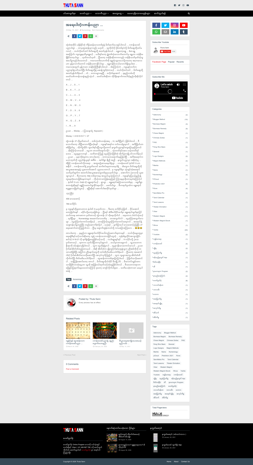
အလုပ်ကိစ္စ (170, 308)
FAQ (170, 142)
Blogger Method (170, 119)
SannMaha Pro (170, 193)
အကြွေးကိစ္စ (170, 299)
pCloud (170, 179)
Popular (171, 62)
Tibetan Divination (170, 207)
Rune (170, 188)
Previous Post (70, 355)
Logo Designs (170, 156)
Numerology (86, 30)
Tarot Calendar (170, 198)
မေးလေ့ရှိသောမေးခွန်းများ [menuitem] (138, 13)
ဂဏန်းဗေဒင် (170, 244)
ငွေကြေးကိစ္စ (170, 253)
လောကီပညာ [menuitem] (101, 13)
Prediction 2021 (170, 184)
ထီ (170, 267)
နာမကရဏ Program (170, 271)
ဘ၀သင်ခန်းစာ (170, 285)
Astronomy (170, 115)
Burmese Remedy (170, 129)
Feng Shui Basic (170, 147)
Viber (170, 211)
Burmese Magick (170, 124)
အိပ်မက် (170, 313)
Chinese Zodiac (170, 138)
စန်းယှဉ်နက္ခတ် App (170, 257)
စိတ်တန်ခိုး (170, 262)
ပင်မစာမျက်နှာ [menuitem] (69, 13)
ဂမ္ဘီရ (170, 248)
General (170, 152)
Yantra (170, 230)
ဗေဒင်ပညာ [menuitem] (85, 13)
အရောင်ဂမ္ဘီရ (170, 303)
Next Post (141, 355)
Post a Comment (72, 369)
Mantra (170, 165)
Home (169, 461)
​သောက (170, 294)
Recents (180, 62)
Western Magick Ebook (170, 221)
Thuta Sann (95, 299)
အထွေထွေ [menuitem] (117, 13)
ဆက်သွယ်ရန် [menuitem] (160, 13)
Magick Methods (170, 161)
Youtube (170, 234)
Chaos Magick (170, 133)
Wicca (170, 225)
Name (170, 170)
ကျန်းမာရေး (170, 239)
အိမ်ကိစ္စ (170, 317)
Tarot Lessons (170, 202)
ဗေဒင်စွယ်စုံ (170, 280)
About (176, 461)
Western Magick (170, 216)
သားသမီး (170, 290)
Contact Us (185, 461)
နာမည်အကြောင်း (170, 276)
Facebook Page (159, 62)
